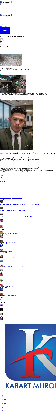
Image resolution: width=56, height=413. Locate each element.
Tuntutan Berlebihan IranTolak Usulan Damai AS (8, 251)
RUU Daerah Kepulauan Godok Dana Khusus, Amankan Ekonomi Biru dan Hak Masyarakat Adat (13, 266)
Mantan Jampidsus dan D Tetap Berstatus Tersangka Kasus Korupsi (10, 275)
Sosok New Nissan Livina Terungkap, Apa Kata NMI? (8, 310)
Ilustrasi (1, 66)
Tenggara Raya (3, 10)
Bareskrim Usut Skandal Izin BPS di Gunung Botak (5, 26)
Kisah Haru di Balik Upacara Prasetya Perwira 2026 (8, 257)
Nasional (2, 408)
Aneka (2, 410)
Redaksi (2, 401)
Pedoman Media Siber (4, 399)
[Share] (1, 44)
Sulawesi (2, 8)
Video (2, 11)
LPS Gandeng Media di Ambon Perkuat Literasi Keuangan (8, 397)
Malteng (2, 9)
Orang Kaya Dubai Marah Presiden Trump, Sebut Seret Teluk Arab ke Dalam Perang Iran (11, 398)
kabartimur (1, 41)
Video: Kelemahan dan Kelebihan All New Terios (8, 319)
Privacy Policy (3, 400)
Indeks (2, 395)
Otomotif (2, 409)
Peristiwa (2, 407)
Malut (2, 20)
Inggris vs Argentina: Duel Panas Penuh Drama (8, 286)
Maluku (2, 6)
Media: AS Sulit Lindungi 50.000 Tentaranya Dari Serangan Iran (9, 242)
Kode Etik (3, 396)
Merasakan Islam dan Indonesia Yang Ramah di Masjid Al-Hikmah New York (11, 233)
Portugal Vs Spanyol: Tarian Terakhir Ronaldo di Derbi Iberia (9, 295)
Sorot (2, 406)
